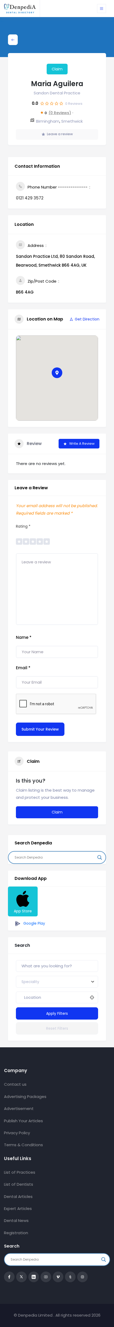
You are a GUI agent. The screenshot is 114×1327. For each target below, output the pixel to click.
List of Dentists (18, 1184)
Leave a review (60, 134)
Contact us (15, 1084)
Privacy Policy (17, 1133)
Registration (16, 1233)
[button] (57, 372)
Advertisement (19, 1108)
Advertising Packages (25, 1096)
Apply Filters (57, 1013)
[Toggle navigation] (101, 8)
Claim (57, 69)
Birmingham (47, 121)
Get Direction (87, 319)
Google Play (33, 923)
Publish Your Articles (23, 1121)
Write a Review (82, 443)
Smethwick (72, 121)
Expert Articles (18, 1208)
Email (23, 668)
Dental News (16, 1220)
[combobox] (57, 982)
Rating (23, 526)
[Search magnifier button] (99, 857)
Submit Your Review (40, 729)
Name (24, 637)
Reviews (73, 103)
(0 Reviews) (60, 113)
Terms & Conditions (23, 1145)
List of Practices (19, 1172)
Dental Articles (18, 1196)
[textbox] (30, 981)
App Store (23, 911)
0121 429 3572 (29, 198)
